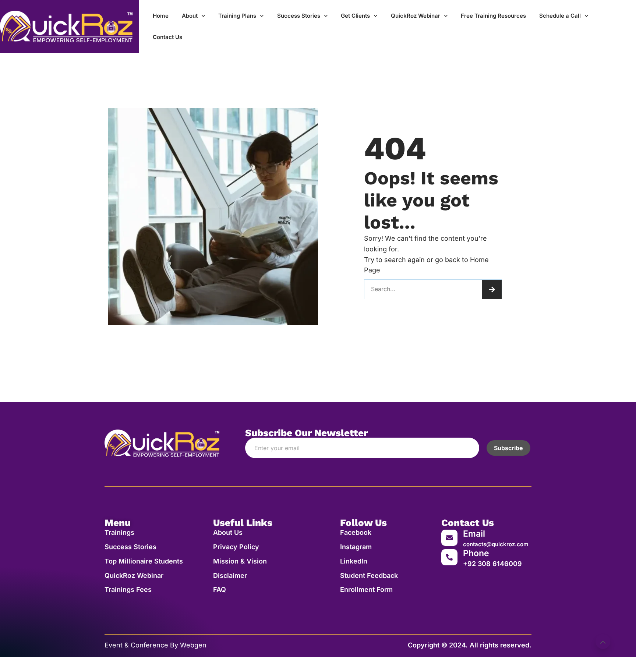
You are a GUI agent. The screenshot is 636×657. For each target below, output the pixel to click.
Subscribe (508, 448)
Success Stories (298, 15)
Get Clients (355, 15)
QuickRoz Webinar (415, 15)
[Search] (492, 289)
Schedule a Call (560, 15)
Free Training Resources (493, 15)
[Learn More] (603, 641)
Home (161, 15)
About (190, 15)
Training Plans (237, 15)
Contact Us (167, 36)
